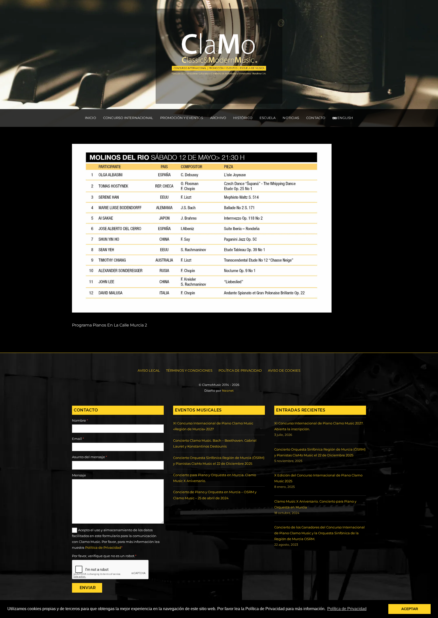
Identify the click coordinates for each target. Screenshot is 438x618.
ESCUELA (268, 118)
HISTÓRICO (242, 118)
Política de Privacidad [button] (347, 609)
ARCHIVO (218, 118)
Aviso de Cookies (284, 370)
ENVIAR (88, 587)
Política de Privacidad (240, 370)
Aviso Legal (149, 370)
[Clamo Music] (219, 98)
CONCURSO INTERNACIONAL (128, 118)
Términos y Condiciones (189, 370)
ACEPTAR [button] (409, 609)
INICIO (90, 118)
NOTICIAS (291, 118)
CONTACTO (315, 118)
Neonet (228, 390)
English (345, 118)
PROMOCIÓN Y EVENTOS (181, 118)
